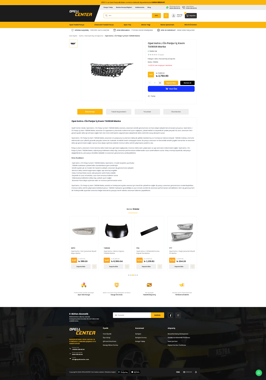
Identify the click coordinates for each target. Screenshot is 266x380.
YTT (170, 248)
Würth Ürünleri (190, 25)
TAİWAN (155, 62)
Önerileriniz (176, 112)
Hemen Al (187, 83)
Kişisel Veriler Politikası (177, 345)
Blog (149, 7)
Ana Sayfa (73, 36)
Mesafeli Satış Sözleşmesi (178, 334)
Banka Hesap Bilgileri (124, 7)
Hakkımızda (139, 7)
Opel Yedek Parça (76, 25)
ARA (156, 15)
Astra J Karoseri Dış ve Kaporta (91, 36)
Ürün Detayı (90, 112)
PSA (137, 248)
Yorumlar (147, 112)
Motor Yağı (145, 25)
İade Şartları (173, 341)
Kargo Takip (108, 7)
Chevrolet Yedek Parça (104, 25)
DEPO (73, 248)
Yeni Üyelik (107, 334)
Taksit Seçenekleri (118, 112)
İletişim (138, 334)
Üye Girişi (106, 338)
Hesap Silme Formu (110, 345)
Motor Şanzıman (167, 25)
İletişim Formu (141, 338)
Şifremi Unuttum (109, 341)
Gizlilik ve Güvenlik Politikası (179, 338)
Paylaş (153, 96)
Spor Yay (127, 25)
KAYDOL (157, 315)
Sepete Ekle (171, 83)
